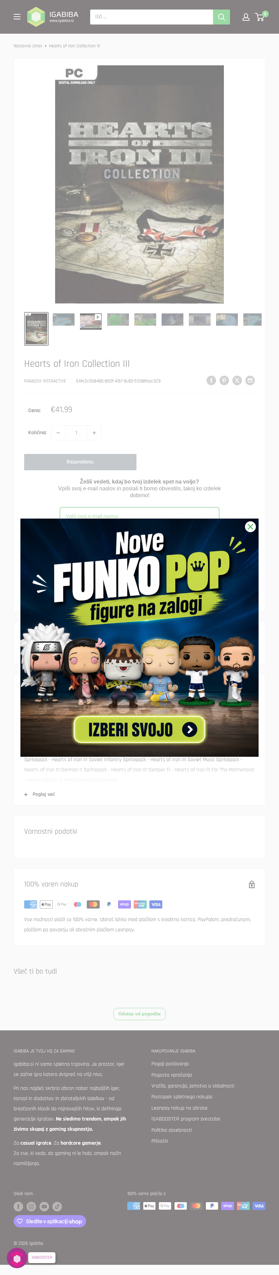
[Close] (250, 527)
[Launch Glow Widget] (17, 1258)
